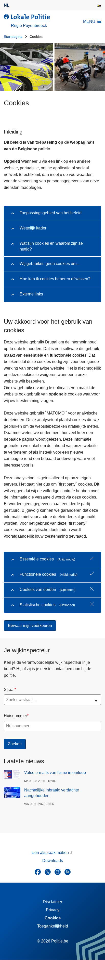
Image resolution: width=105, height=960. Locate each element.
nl (6, 5)
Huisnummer (15, 716)
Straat (9, 689)
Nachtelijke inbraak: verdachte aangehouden (51, 793)
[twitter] (48, 872)
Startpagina (13, 37)
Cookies (53, 918)
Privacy (52, 910)
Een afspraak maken (50, 852)
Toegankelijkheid (52, 926)
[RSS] (67, 872)
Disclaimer (52, 902)
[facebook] (38, 872)
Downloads (52, 860)
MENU (89, 21)
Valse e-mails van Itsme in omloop (55, 772)
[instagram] (58, 872)
